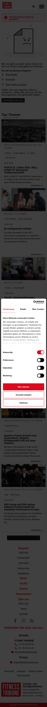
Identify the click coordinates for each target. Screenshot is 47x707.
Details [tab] (23, 309)
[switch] (40, 360)
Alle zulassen (23, 387)
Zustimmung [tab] (8, 309)
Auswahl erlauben (23, 395)
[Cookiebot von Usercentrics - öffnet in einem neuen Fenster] (33, 302)
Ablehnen (23, 403)
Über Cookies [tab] (38, 309)
